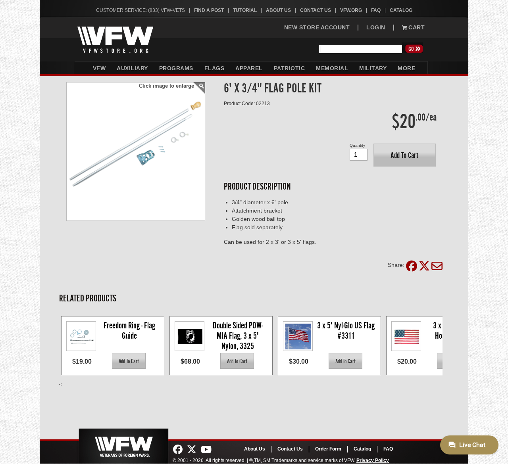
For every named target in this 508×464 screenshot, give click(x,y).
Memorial (332, 68)
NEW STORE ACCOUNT (317, 28)
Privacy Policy (372, 460)
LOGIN (375, 28)
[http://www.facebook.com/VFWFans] (178, 450)
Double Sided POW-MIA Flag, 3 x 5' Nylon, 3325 (238, 335)
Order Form (328, 449)
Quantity (357, 145)
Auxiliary (132, 68)
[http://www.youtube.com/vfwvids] (206, 450)
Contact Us (315, 10)
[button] (404, 155)
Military (373, 68)
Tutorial (245, 10)
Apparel (249, 68)
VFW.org (351, 10)
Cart (416, 28)
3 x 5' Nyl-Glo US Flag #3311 (346, 330)
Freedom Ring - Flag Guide (130, 330)
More (406, 68)
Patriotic (289, 68)
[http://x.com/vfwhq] (191, 450)
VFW (99, 68)
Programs (176, 68)
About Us (278, 10)
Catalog (401, 10)
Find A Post (209, 10)
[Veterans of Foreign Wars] (123, 444)
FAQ (376, 10)
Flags (214, 68)
